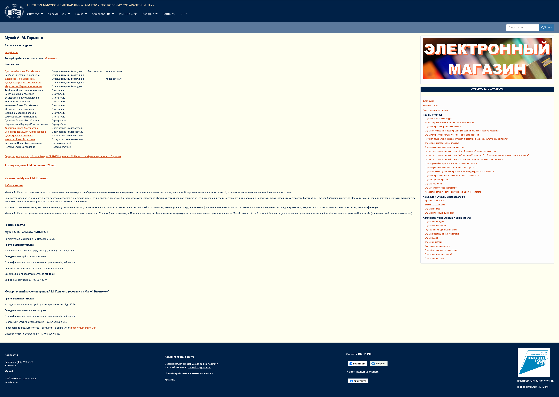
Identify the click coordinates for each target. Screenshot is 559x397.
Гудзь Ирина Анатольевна (19, 135)
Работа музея (14, 185)
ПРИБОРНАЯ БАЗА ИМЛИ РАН (533, 387)
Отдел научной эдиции (435, 225)
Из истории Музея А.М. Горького (26, 178)
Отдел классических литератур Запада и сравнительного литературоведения (462, 131)
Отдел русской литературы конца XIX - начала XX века (451, 163)
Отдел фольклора (433, 184)
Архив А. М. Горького (435, 200)
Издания (148, 13)
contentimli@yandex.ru (199, 367)
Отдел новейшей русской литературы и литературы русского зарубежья (459, 171)
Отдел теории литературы (437, 179)
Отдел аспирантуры (434, 221)
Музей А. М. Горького (435, 205)
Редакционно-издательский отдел (441, 230)
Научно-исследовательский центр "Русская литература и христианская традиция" (464, 159)
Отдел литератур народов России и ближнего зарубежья (452, 175)
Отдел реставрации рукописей (439, 213)
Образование (101, 13)
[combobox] (522, 27)
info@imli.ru (11, 365)
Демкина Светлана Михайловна (22, 71)
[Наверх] (554, 392)
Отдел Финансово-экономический (441, 250)
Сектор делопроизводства (437, 246)
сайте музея (50, 58)
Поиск (548, 27)
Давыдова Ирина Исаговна (20, 78)
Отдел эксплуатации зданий (438, 254)
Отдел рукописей (433, 209)
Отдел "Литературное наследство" (441, 188)
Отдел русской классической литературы (444, 147)
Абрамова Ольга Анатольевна (21, 128)
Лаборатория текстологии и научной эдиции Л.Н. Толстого (453, 192)
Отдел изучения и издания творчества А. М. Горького (450, 167)
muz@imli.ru (11, 52)
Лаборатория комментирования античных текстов (449, 122)
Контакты (169, 13)
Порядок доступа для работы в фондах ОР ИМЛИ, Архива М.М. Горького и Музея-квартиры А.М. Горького (63, 156)
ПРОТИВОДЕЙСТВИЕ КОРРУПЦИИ (535, 381)
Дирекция (428, 100)
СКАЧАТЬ (170, 380)
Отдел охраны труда (434, 258)
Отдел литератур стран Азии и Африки (443, 126)
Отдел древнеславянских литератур (442, 143)
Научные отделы (432, 114)
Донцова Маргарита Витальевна (23, 82)
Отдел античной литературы (438, 118)
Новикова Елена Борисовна (20, 139)
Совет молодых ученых (435, 110)
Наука (79, 13)
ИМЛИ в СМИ (128, 13)
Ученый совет (430, 105)
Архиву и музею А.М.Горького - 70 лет (30, 165)
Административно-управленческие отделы (447, 217)
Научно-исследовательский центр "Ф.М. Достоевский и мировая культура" (460, 151)
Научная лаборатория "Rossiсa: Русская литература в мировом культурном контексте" (466, 139)
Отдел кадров (431, 238)
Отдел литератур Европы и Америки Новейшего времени (452, 135)
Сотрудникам (57, 13)
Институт (33, 13)
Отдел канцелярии (434, 242)
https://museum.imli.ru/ (83, 327)
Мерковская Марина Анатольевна (23, 86)
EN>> (184, 13)
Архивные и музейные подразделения (444, 197)
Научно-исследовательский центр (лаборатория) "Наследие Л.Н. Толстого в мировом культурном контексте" (477, 155)
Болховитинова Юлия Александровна (25, 131)
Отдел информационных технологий (442, 234)
